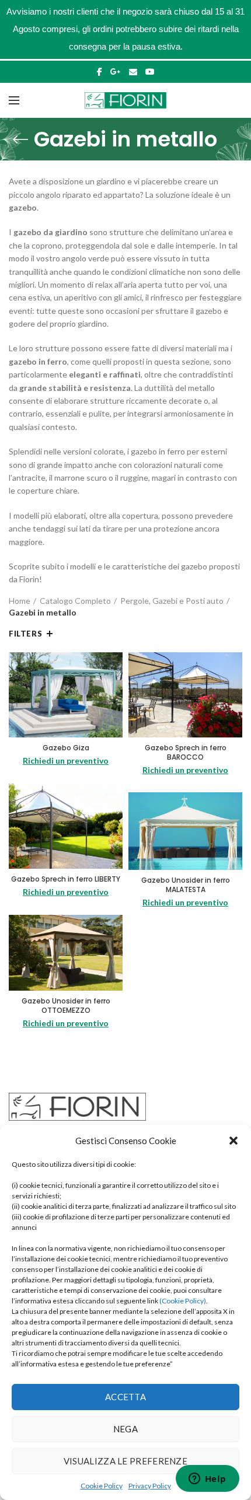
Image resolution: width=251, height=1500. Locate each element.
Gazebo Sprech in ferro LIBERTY (65, 879)
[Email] (133, 71)
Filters (25, 633)
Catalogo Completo (75, 601)
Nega (125, 1429)
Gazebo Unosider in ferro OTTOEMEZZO (66, 1005)
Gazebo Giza (66, 748)
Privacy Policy (149, 1485)
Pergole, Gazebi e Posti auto (172, 601)
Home (19, 601)
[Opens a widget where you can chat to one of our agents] (207, 1479)
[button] (233, 1140)
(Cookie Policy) (182, 1300)
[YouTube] (150, 71)
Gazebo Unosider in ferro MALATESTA (185, 885)
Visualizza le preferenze (125, 1461)
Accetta (125, 1396)
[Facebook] (99, 71)
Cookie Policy (102, 1485)
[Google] (115, 71)
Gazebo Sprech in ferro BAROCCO (185, 752)
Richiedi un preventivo (66, 760)
